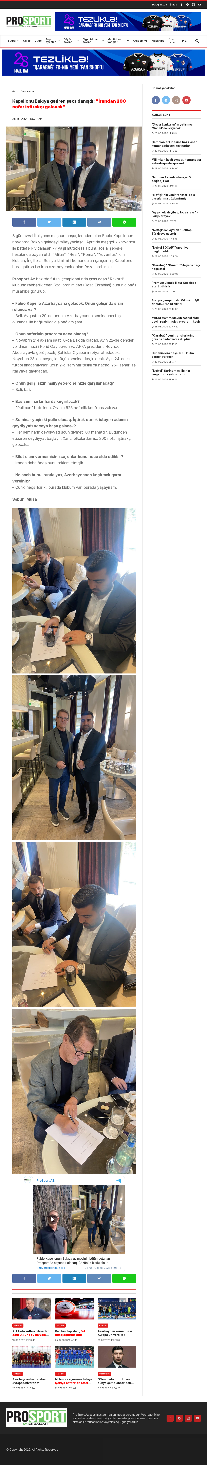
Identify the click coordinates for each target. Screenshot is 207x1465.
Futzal (60, 1325)
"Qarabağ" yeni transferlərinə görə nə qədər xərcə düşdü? (173, 337)
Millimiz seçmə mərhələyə (73, 1381)
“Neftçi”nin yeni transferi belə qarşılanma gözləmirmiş (173, 196)
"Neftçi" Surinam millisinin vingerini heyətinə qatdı (171, 372)
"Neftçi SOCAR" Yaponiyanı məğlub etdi (171, 249)
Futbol (18, 1325)
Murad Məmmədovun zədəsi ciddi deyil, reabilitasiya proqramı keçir (176, 319)
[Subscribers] (199, 4)
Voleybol (104, 1373)
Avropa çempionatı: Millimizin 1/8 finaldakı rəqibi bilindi (175, 302)
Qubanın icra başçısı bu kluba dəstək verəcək (173, 354)
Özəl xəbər (27, 91)
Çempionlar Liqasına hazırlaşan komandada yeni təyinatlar (174, 143)
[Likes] (181, 4)
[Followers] (187, 4)
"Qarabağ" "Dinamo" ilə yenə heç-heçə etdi (176, 266)
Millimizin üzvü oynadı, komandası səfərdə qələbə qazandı (176, 161)
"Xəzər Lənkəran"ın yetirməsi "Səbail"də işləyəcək (172, 126)
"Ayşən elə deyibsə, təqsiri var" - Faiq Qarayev (175, 214)
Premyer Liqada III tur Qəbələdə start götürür (174, 284)
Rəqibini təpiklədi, (70, 1332)
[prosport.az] (28, 22)
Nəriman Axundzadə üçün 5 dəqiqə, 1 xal (171, 179)
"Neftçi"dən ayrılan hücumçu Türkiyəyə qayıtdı (172, 231)
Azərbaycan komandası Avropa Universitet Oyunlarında (115, 1333)
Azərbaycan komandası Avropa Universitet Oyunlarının (29, 1381)
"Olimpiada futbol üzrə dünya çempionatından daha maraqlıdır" (115, 1381)
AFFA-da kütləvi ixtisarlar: (31, 1333)
